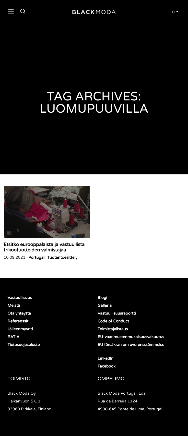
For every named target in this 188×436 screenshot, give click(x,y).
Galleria (105, 305)
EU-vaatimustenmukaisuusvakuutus (131, 336)
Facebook (107, 366)
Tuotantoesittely (62, 257)
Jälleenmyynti (20, 329)
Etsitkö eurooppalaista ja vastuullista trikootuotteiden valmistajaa (44, 247)
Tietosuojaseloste (24, 344)
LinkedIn (106, 358)
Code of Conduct (113, 321)
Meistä (14, 305)
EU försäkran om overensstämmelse (131, 344)
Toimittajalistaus (113, 329)
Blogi (102, 297)
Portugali (36, 257)
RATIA (14, 336)
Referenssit (18, 321)
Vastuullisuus (20, 297)
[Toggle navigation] (11, 11)
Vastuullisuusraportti (117, 313)
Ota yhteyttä (19, 313)
